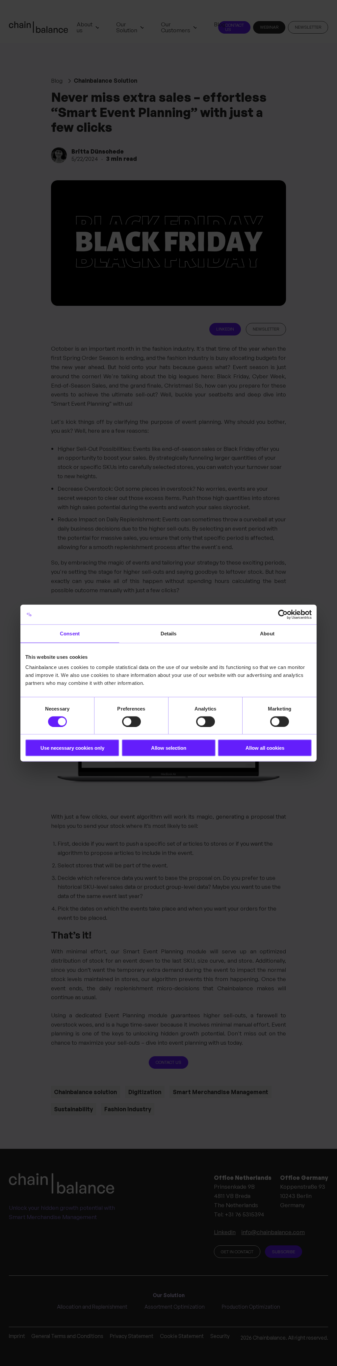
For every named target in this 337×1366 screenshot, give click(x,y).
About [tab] (267, 633)
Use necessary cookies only (72, 748)
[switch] (131, 721)
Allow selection (168, 748)
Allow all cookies (265, 748)
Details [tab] (169, 633)
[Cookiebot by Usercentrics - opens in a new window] (283, 614)
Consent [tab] (70, 633)
